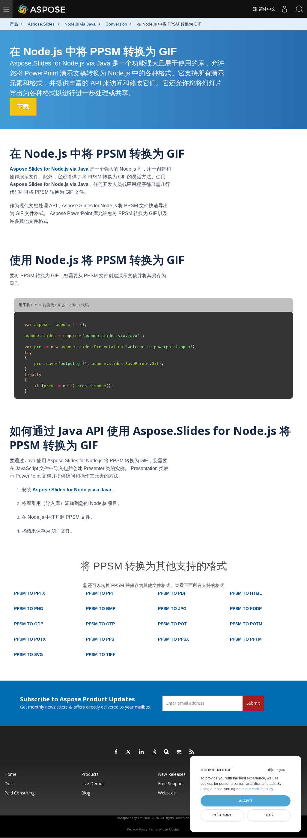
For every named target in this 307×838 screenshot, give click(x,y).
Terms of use (158, 829)
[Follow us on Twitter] (129, 752)
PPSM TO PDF (172, 593)
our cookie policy (259, 789)
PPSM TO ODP (28, 623)
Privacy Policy (137, 829)
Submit (253, 703)
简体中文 (267, 9)
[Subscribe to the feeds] (192, 752)
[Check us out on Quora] (167, 752)
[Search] (299, 9)
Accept (245, 801)
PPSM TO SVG (28, 654)
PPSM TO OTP (100, 623)
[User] (284, 9)
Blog (85, 793)
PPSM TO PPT (100, 593)
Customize (222, 815)
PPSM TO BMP (100, 608)
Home (10, 774)
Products (90, 774)
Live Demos (93, 783)
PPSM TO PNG (28, 608)
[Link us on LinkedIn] (141, 752)
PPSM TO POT (172, 623)
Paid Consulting (19, 793)
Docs (9, 783)
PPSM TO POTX (30, 639)
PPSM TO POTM (246, 623)
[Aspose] (42, 9)
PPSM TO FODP (246, 608)
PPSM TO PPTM (246, 639)
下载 (23, 106)
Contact (174, 829)
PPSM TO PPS (100, 639)
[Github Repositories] (179, 752)
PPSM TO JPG (172, 608)
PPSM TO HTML (246, 593)
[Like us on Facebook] (116, 752)
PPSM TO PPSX (173, 639)
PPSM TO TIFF (100, 654)
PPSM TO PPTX (29, 593)
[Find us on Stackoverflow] (154, 752)
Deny (268, 815)
